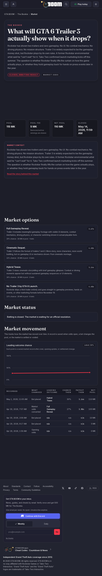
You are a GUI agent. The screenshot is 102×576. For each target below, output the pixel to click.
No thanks (9, 538)
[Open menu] (6, 4)
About (5, 486)
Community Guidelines (30, 490)
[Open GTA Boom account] (13, 4)
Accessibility (48, 486)
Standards (16, 486)
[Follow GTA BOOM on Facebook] (82, 488)
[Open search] (66, 4)
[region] (51, 411)
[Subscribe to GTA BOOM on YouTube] (69, 488)
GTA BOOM (9, 14)
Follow (37, 486)
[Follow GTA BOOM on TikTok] (76, 488)
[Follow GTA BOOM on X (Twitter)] (63, 488)
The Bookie (22, 14)
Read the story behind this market (23, 174)
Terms (15, 490)
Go (57, 532)
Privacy (6, 490)
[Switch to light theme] (96, 4)
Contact (27, 486)
